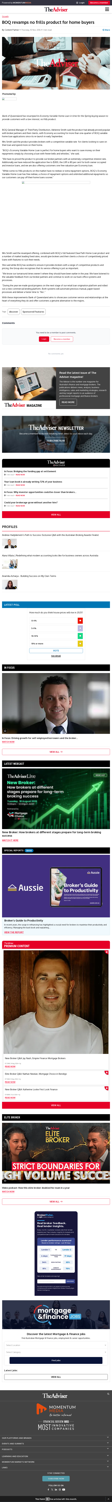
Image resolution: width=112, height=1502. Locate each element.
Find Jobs (56, 1360)
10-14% (34, 636)
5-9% (33, 628)
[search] (108, 1394)
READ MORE (68, 402)
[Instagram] (59, 1489)
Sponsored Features (33, 311)
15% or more (37, 643)
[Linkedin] (56, 1489)
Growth (5, 16)
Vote (56, 650)
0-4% (34, 620)
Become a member (99, 3)
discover (13, 311)
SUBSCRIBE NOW (56, 440)
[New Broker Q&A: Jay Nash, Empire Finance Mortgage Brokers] (56, 1002)
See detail (56, 656)
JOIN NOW (70, 1281)
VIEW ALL (56, 514)
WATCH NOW (8, 742)
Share (107, 30)
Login (82, 3)
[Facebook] (48, 1489)
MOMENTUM (22, 3)
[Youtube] (63, 1489)
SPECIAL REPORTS (18, 850)
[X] (52, 1489)
